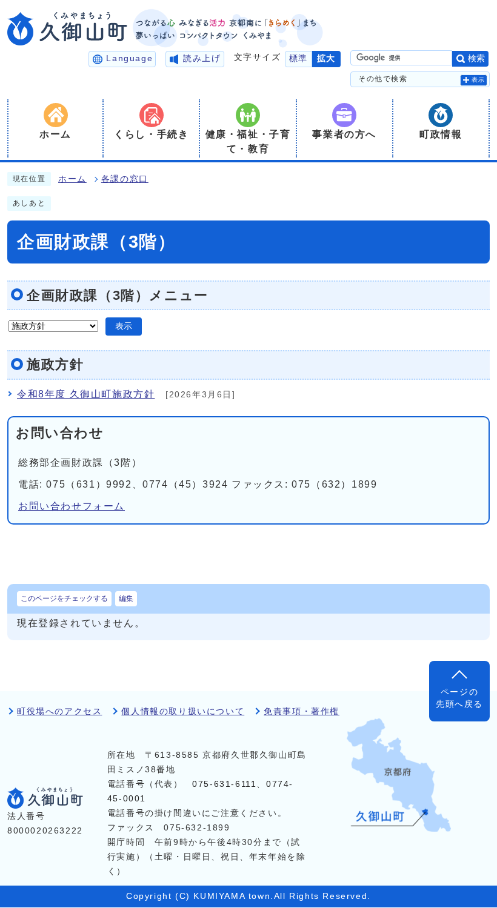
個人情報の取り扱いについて (182, 711)
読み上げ (202, 58)
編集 (126, 598)
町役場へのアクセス (59, 711)
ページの (459, 698)
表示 (478, 79)
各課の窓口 (124, 179)
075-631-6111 (224, 784)
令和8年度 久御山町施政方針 (86, 394)
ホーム (72, 179)
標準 (298, 58)
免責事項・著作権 (301, 711)
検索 (476, 58)
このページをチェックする (64, 598)
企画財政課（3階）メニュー (117, 295)
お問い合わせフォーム (71, 506)
